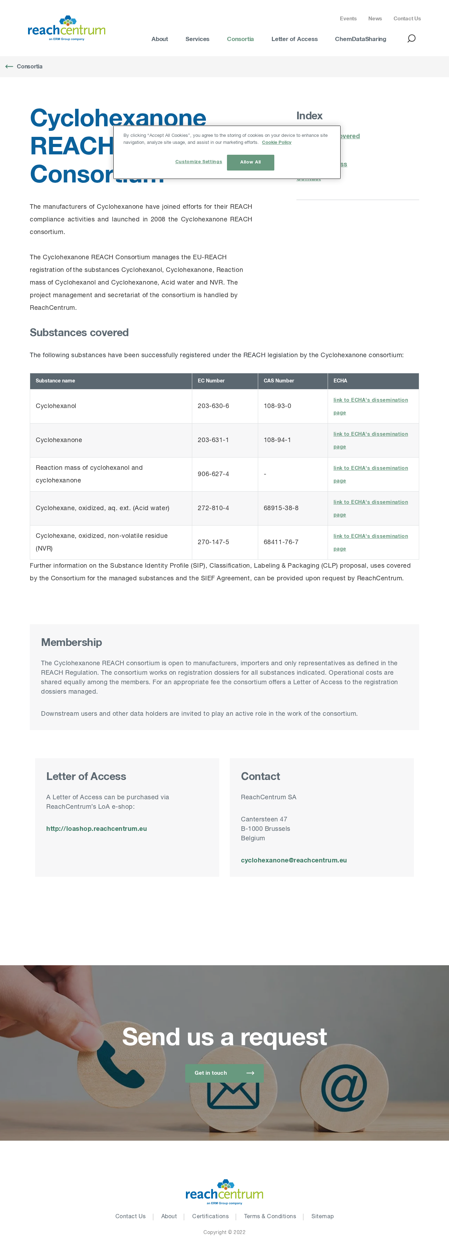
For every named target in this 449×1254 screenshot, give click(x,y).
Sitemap (322, 1217)
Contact (308, 178)
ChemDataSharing (360, 39)
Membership (315, 150)
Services (197, 39)
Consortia (240, 39)
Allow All (250, 162)
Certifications (210, 1217)
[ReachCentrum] (66, 28)
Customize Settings (198, 162)
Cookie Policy (276, 142)
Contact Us (407, 18)
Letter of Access (294, 39)
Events (348, 18)
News (375, 18)
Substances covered (328, 136)
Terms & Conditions (270, 1217)
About (160, 39)
